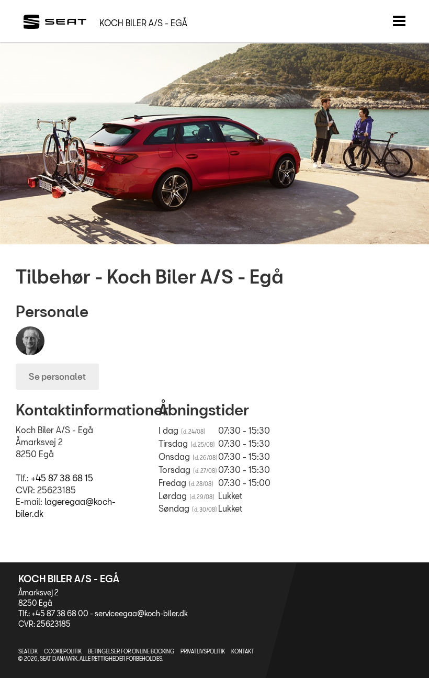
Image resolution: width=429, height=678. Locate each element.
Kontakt (242, 651)
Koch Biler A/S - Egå (143, 23)
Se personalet (57, 376)
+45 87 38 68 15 (62, 478)
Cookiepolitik (63, 651)
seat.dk (28, 651)
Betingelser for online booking (131, 651)
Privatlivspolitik (202, 651)
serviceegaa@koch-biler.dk (141, 613)
